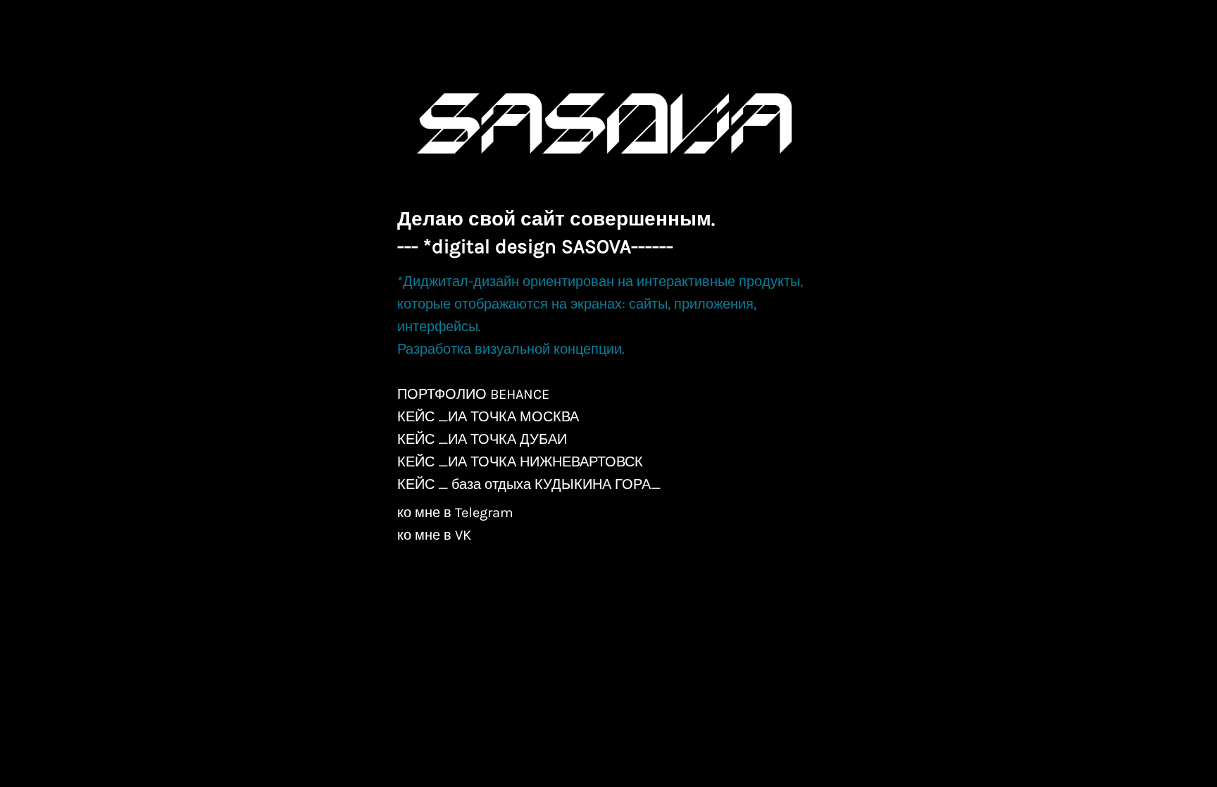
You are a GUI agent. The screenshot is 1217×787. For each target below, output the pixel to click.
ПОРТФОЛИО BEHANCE (473, 394)
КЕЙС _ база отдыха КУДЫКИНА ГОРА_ (529, 484)
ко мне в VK (434, 535)
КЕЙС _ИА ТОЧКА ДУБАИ (482, 439)
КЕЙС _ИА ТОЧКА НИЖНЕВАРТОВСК (520, 462)
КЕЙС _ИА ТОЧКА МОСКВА (488, 417)
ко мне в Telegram (455, 512)
